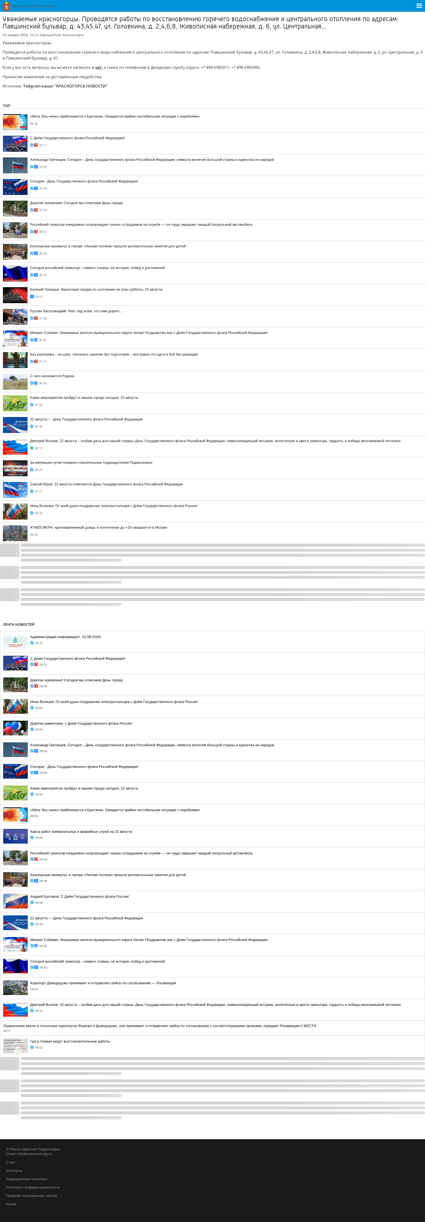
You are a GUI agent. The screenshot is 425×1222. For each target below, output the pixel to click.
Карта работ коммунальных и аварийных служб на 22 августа (81, 832)
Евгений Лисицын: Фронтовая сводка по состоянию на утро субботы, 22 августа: (96, 289)
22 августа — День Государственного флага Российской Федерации (86, 419)
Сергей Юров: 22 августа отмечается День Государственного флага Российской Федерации (106, 484)
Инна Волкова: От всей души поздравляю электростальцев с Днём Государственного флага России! (113, 506)
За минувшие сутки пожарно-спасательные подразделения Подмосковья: (91, 462)
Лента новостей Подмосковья (31, 1212)
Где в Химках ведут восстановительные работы (70, 1041)
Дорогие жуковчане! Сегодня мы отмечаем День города (76, 203)
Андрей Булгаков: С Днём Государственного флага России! (79, 896)
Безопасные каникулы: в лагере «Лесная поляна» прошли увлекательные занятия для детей (108, 246)
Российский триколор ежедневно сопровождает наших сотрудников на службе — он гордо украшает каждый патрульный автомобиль (141, 224)
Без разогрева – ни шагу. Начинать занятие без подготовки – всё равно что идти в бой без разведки (114, 354)
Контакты (14, 1170)
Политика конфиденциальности (33, 1187)
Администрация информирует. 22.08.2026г (65, 637)
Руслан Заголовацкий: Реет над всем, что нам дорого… (76, 311)
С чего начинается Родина (52, 376)
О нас (10, 1162)
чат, (99, 67)
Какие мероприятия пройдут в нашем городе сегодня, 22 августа (84, 398)
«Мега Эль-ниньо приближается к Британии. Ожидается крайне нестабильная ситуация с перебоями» (115, 116)
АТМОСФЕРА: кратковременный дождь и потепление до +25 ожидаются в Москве (98, 527)
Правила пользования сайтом (31, 1195)
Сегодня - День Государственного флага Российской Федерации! (84, 181)
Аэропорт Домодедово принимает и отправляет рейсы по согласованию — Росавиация (103, 983)
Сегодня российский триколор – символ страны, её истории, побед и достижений (97, 268)
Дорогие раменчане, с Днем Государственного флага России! (81, 723)
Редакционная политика (26, 1179)
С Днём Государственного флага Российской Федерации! (77, 138)
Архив (11, 1204)
